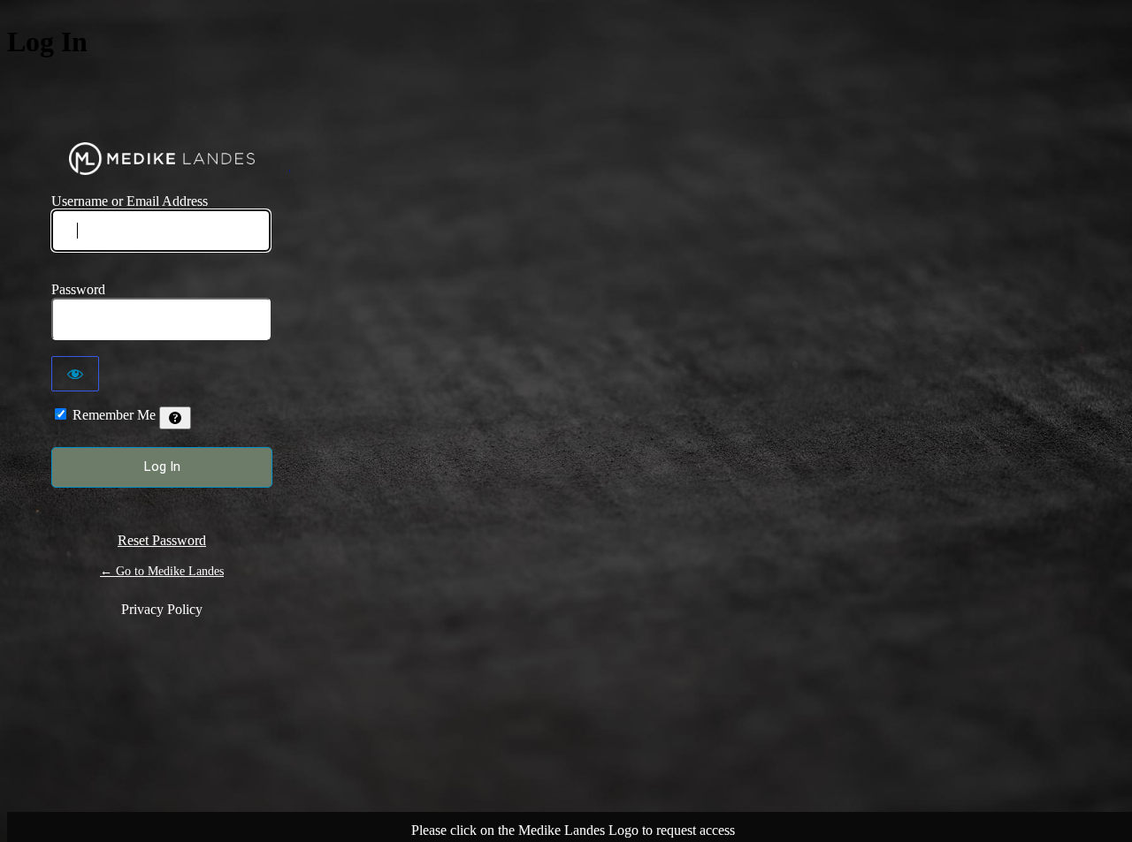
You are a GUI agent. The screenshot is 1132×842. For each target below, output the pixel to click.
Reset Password (162, 540)
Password (78, 289)
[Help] (175, 417)
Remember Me (114, 414)
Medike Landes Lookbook (162, 158)
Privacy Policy (162, 609)
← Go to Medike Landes (162, 571)
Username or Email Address (129, 201)
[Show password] (75, 373)
